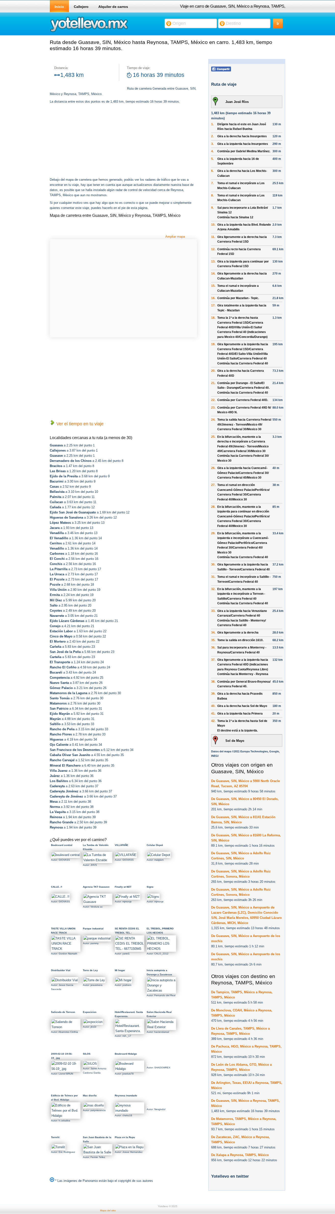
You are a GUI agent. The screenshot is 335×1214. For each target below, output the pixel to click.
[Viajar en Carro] (89, 32)
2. (212, 136)
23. (213, 407)
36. (213, 647)
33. (213, 611)
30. (213, 564)
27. (213, 485)
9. (212, 207)
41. (213, 713)
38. (213, 681)
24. (213, 419)
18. (213, 317)
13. (213, 261)
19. (213, 344)
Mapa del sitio (108, 1210)
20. (213, 370)
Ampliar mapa (175, 236)
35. (213, 640)
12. (213, 249)
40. (213, 706)
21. (213, 383)
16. (213, 298)
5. (212, 159)
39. (213, 693)
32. (213, 589)
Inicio (59, 7)
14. (213, 273)
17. (213, 305)
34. (213, 632)
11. (213, 237)
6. (212, 171)
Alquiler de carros (113, 7)
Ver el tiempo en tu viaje (79, 423)
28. (213, 507)
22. (213, 400)
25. (213, 437)
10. (213, 224)
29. (213, 533)
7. (212, 183)
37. (213, 660)
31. (213, 577)
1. (212, 124)
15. (213, 286)
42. (213, 721)
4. (212, 151)
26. (213, 468)
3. (212, 144)
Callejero (81, 7)
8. (212, 195)
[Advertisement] (91, 141)
